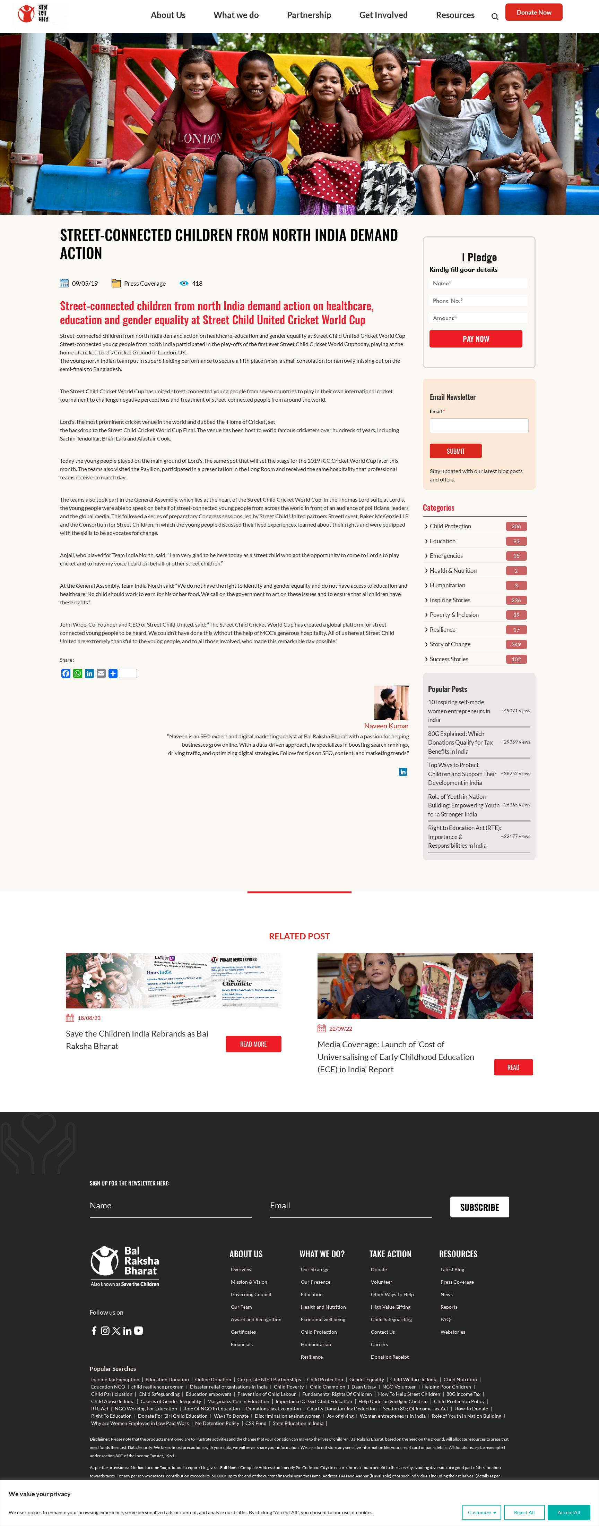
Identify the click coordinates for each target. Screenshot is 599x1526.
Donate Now (534, 12)
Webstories (453, 1332)
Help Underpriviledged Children (393, 1401)
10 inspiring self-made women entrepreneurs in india (459, 710)
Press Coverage (457, 1282)
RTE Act (99, 1408)
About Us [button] (168, 15)
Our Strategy (314, 1269)
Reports (449, 1307)
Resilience (442, 629)
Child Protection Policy (459, 1401)
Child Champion (327, 1387)
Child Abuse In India (112, 1401)
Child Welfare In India (413, 1379)
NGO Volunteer (399, 1387)
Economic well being (323, 1319)
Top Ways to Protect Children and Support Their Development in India (462, 773)
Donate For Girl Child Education (173, 1416)
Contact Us (383, 1332)
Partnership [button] (309, 15)
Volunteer (381, 1282)
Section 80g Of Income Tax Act (415, 1408)
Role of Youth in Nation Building (466, 1416)
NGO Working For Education (146, 1408)
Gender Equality (366, 1379)
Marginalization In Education (238, 1401)
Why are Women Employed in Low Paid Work (140, 1423)
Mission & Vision (249, 1282)
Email (437, 411)
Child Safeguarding (391, 1319)
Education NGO (108, 1387)
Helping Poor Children (446, 1387)
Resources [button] (455, 15)
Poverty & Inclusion (454, 614)
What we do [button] (236, 15)
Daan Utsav (363, 1387)
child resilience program (157, 1387)
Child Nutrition (460, 1379)
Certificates (243, 1332)
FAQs (446, 1319)
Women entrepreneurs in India (393, 1416)
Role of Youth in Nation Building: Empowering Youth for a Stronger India (464, 805)
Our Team (241, 1307)
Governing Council (251, 1294)
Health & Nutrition (453, 570)
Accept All (569, 1512)
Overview (241, 1269)
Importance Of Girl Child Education (314, 1401)
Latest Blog (452, 1269)
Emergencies (446, 555)
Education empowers (208, 1394)
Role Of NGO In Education (211, 1408)
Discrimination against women (288, 1416)
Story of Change (450, 644)
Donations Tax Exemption (273, 1408)
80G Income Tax (463, 1394)
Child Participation (111, 1394)
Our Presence (315, 1282)
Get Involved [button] (383, 15)
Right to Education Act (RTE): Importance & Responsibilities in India (464, 836)
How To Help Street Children (409, 1394)
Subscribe (479, 1207)
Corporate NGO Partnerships (269, 1379)
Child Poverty (289, 1387)
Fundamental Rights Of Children (337, 1394)
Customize (479, 1512)
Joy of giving (340, 1416)
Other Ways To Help (392, 1294)
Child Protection (450, 526)
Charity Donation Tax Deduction (342, 1408)
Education (442, 541)
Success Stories (449, 659)
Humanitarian (447, 585)
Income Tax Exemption (115, 1379)
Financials (242, 1344)
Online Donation (213, 1379)
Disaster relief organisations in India (229, 1387)
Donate (379, 1269)
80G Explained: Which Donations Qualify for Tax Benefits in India (460, 742)
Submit (456, 450)
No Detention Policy (217, 1423)
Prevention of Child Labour (266, 1394)
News (447, 1294)
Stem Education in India (298, 1423)
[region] (299, 1503)
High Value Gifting (390, 1307)
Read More (253, 1043)
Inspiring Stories (450, 600)
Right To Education (111, 1416)
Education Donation (167, 1379)
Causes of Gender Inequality (171, 1401)
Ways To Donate (231, 1416)
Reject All (524, 1512)
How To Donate (471, 1408)
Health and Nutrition (323, 1307)
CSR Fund (256, 1423)
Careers (379, 1344)
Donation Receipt (390, 1357)
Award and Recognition (256, 1319)
